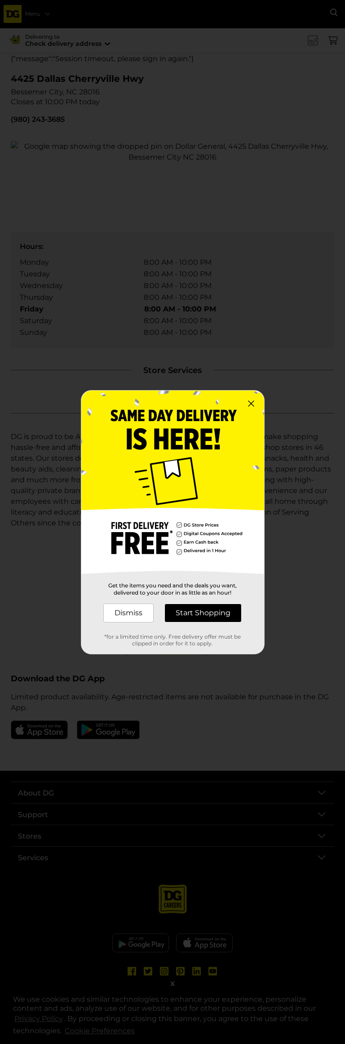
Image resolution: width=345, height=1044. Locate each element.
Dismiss (128, 613)
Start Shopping (203, 613)
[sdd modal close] (251, 403)
